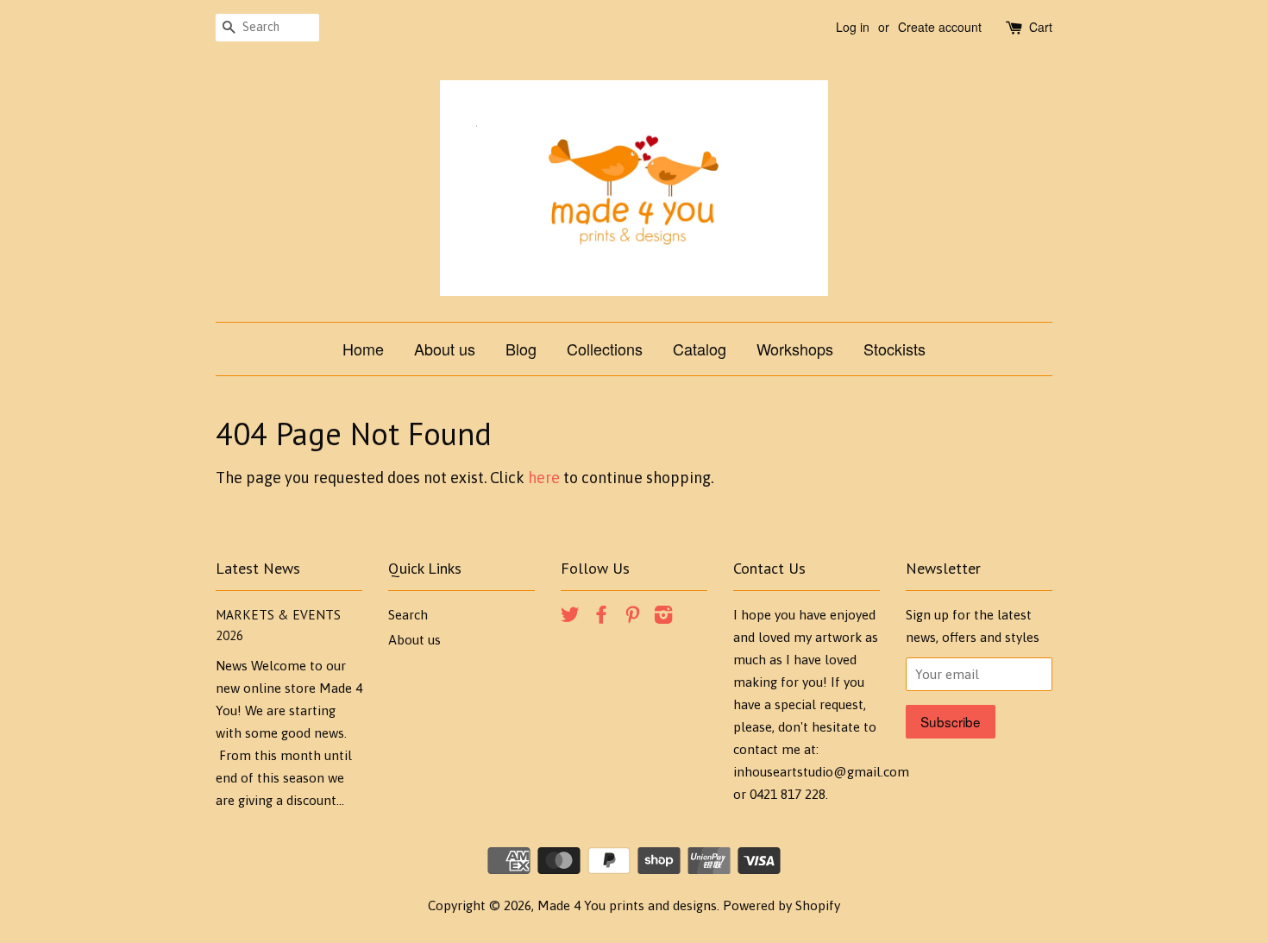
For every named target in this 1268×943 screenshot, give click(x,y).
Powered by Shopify (781, 905)
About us (444, 348)
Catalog (699, 348)
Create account (940, 26)
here (544, 477)
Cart (1040, 26)
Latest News (258, 568)
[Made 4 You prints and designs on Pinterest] (632, 617)
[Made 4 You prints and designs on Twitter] (570, 617)
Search (408, 614)
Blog (521, 348)
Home (363, 348)
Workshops (794, 348)
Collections (605, 348)
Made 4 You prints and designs (627, 905)
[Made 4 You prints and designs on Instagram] (663, 617)
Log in (852, 26)
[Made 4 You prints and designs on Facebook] (601, 617)
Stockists (894, 348)
